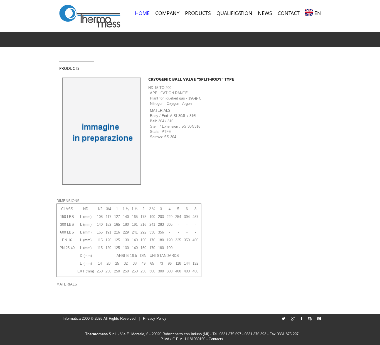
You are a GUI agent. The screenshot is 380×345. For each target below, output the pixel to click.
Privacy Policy (154, 318)
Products (198, 13)
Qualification (234, 13)
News (265, 13)
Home (142, 13)
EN (317, 13)
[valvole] (89, 16)
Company (167, 13)
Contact (289, 13)
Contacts (216, 339)
